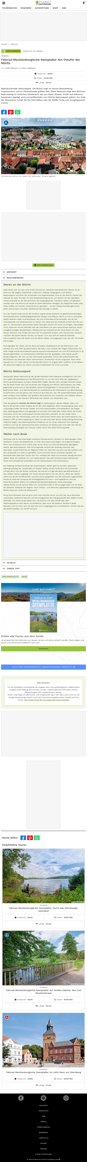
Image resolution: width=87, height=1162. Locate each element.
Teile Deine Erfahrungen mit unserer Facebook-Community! (42, 667)
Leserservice (43, 1138)
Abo (64, 8)
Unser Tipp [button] (13, 568)
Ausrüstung (42, 8)
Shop (55, 8)
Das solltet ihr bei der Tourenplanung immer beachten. (46, 700)
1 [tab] (36, 120)
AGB (43, 1116)
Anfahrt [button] (12, 272)
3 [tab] (41, 120)
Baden (24, 576)
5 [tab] (46, 120)
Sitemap (43, 1149)
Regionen (26, 8)
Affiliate (44, 1121)
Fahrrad (14, 44)
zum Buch (43, 649)
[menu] (4, 3)
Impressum (43, 1105)
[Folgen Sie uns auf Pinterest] (43, 1098)
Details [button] (11, 563)
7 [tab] (51, 120)
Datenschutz (43, 1111)
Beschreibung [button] (15, 278)
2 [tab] (39, 120)
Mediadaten (43, 1132)
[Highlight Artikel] (83, 3)
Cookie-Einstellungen (43, 1154)
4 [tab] (44, 120)
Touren (4, 44)
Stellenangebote (43, 1127)
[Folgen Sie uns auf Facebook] (21, 1098)
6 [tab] (49, 120)
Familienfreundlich (10, 576)
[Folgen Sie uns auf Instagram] (66, 1098)
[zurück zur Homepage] (43, 3)
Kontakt (43, 1143)
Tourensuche (9, 8)
